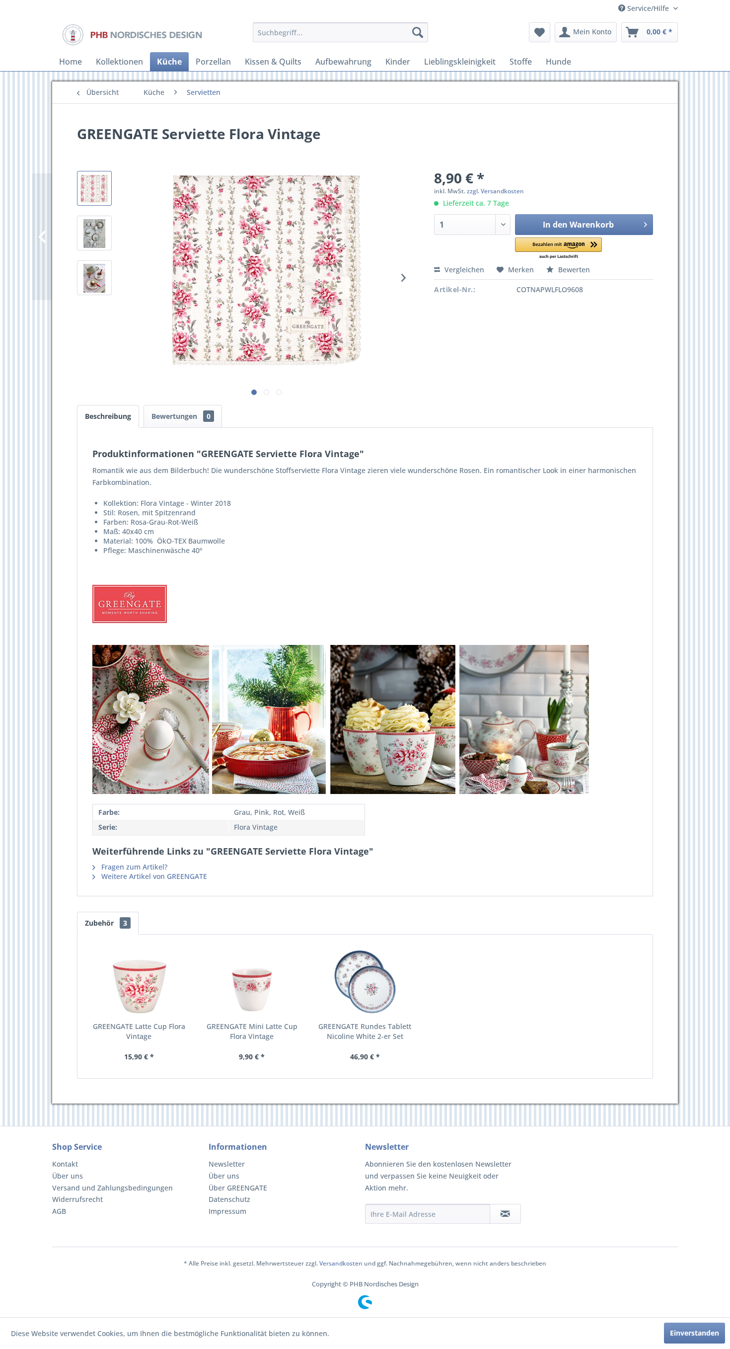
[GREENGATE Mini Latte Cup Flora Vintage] (252, 982)
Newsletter (227, 1164)
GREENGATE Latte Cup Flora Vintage (139, 1031)
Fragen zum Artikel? (133, 867)
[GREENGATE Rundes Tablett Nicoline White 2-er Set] (365, 982)
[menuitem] (340, 32)
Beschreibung (108, 416)
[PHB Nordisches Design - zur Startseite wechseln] (131, 34)
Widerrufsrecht (77, 1199)
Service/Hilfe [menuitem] (648, 8)
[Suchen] (417, 32)
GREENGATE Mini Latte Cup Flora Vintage (252, 1031)
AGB (59, 1211)
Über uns (67, 1176)
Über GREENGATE (238, 1187)
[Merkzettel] (539, 32)
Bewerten (573, 269)
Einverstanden (694, 1333)
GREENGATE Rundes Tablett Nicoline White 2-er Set (364, 1031)
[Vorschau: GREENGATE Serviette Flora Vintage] (94, 188)
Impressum (227, 1211)
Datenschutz (229, 1199)
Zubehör (106, 923)
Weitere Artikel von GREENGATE (153, 876)
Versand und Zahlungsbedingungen (112, 1187)
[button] (558, 249)
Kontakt (65, 1164)
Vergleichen (463, 269)
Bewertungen (181, 416)
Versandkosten (341, 1263)
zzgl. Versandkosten (495, 191)
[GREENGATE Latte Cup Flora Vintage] (139, 982)
